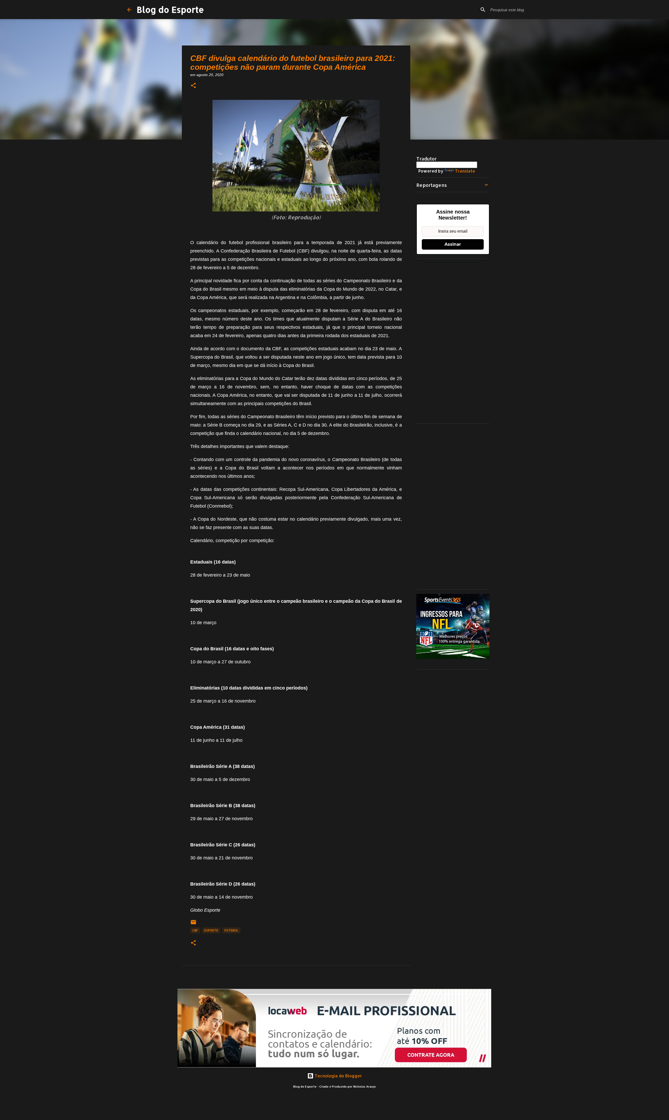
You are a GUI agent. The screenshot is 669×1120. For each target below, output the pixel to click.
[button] (193, 85)
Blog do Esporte (170, 9)
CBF (195, 930)
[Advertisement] (452, 341)
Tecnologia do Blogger (338, 1075)
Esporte (211, 930)
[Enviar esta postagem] (193, 924)
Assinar (453, 244)
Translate (465, 171)
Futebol (231, 930)
